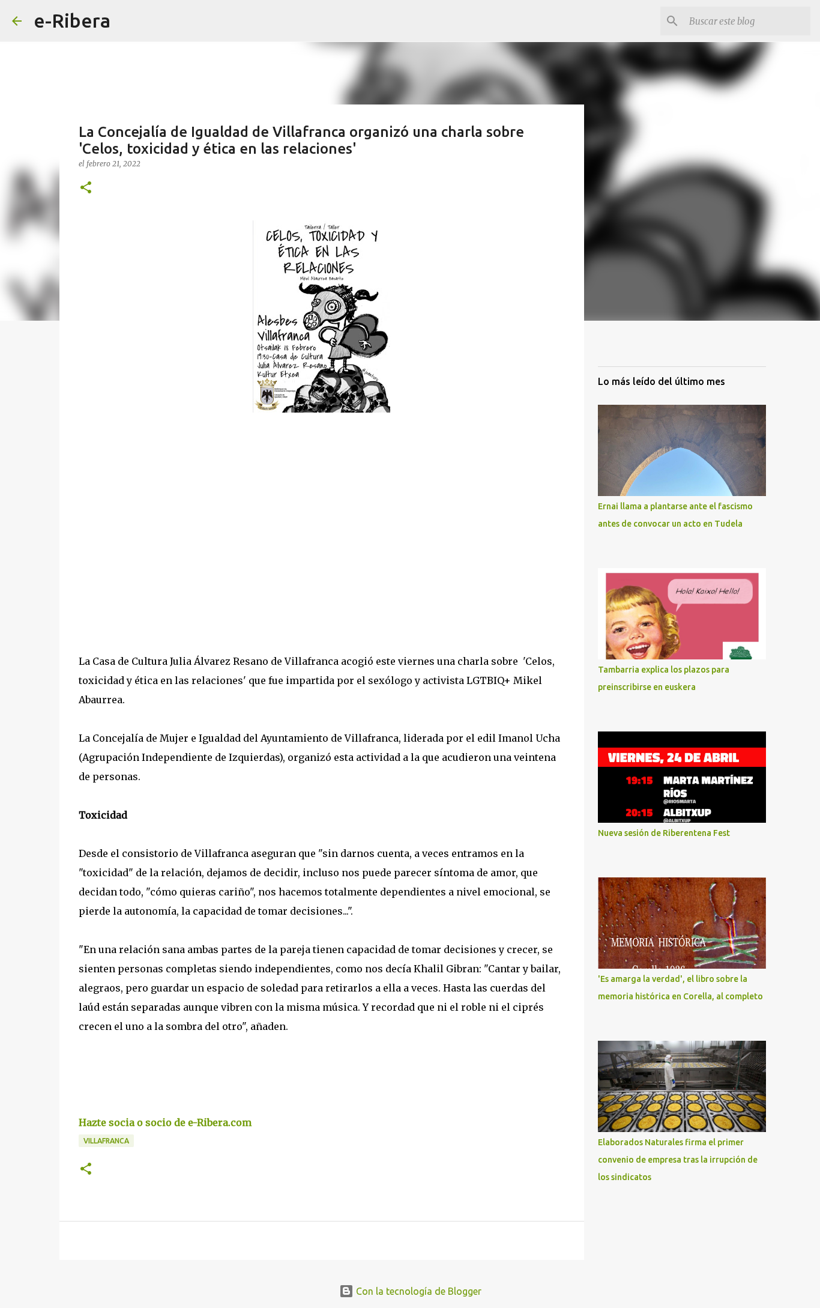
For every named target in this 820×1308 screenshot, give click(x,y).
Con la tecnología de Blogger (417, 1291)
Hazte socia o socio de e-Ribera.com (165, 1122)
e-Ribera (72, 20)
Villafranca (106, 1141)
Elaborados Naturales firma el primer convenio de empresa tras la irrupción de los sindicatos (678, 1159)
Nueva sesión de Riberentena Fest (664, 833)
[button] (86, 188)
